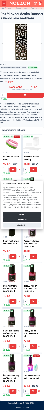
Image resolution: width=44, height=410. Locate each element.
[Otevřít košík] (40, 3)
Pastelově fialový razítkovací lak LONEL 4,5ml (31, 244)
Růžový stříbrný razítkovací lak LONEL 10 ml (30, 288)
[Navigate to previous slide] (2, 43)
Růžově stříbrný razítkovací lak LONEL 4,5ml (10, 288)
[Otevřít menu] (4, 3)
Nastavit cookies (22, 408)
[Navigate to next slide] (42, 43)
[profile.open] (35, 3)
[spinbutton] (3, 95)
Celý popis (9, 82)
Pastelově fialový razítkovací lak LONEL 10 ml (11, 333)
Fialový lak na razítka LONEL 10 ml (31, 333)
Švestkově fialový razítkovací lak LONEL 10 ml (11, 378)
